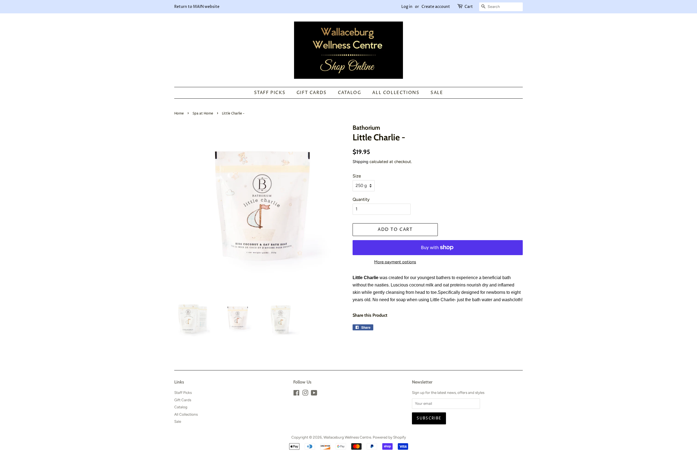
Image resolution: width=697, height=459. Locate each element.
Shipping (360, 161)
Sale (436, 93)
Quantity (361, 199)
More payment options (395, 261)
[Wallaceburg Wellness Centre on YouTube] (314, 394)
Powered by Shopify (389, 437)
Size (357, 176)
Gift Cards (311, 93)
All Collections (395, 93)
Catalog (349, 93)
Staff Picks (270, 93)
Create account (435, 6)
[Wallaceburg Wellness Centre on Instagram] (305, 394)
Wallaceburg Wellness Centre (347, 437)
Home (179, 113)
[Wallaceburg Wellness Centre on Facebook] (296, 394)
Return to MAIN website (196, 6)
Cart (468, 6)
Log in (406, 6)
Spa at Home (202, 113)
